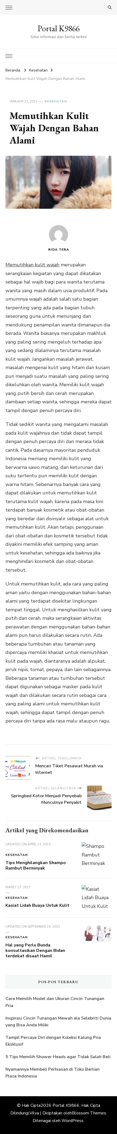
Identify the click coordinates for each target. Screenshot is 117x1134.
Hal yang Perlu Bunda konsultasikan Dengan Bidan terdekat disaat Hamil (35, 950)
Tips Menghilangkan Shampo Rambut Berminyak (35, 865)
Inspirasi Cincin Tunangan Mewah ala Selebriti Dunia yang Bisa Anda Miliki (58, 1021)
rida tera (58, 249)
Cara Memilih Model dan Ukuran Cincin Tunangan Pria (54, 1002)
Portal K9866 (59, 28)
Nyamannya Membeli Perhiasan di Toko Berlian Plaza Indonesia (52, 1072)
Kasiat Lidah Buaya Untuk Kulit (37, 905)
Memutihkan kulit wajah (32, 264)
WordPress (72, 1121)
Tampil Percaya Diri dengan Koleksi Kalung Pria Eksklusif (53, 1041)
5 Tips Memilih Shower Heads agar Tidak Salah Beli (57, 1057)
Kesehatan (56, 101)
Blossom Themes (89, 1113)
